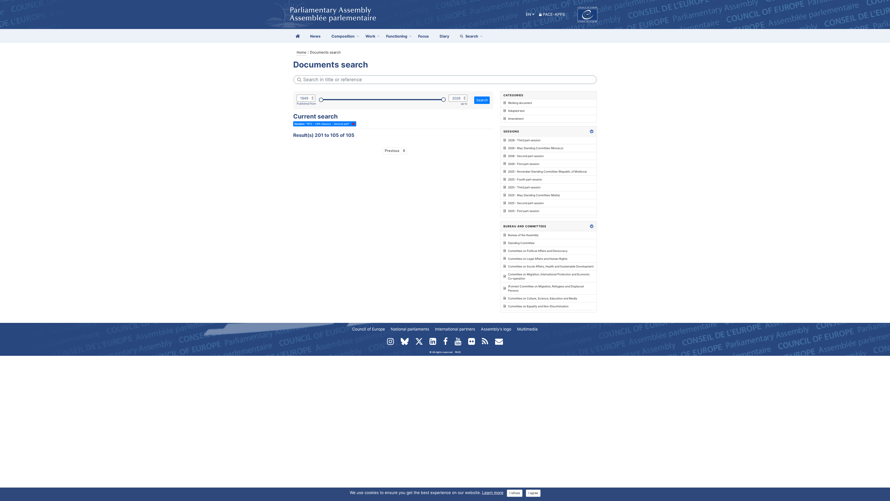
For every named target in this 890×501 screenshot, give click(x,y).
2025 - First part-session (523, 211)
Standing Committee (521, 243)
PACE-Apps (554, 14)
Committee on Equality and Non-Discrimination (538, 306)
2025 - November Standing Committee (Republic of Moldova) (547, 171)
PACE (458, 352)
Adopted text (516, 110)
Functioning (396, 36)
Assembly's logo (496, 329)
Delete (352, 124)
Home (301, 52)
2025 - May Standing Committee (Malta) (534, 195)
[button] (592, 131)
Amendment (516, 118)
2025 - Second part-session (526, 203)
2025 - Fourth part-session (525, 179)
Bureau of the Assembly (523, 235)
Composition (343, 36)
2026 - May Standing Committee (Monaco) (535, 148)
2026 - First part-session (523, 164)
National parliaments (410, 329)
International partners (455, 329)
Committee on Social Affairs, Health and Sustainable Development (551, 266)
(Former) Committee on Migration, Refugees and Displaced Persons (546, 288)
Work (370, 36)
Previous (392, 150)
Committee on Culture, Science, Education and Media (542, 298)
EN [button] (528, 14)
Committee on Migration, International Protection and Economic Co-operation (549, 276)
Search (471, 36)
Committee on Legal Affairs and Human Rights (537, 258)
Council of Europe (368, 329)
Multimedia (527, 329)
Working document (520, 103)
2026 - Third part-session (524, 140)
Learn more (492, 492)
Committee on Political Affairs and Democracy (538, 251)
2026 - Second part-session (526, 156)
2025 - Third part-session (524, 187)
